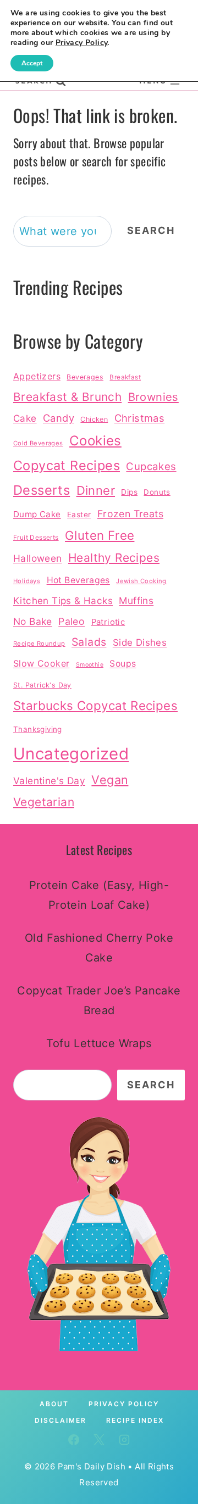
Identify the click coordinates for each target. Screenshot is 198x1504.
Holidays (26, 581)
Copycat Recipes (66, 465)
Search (151, 230)
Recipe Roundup (39, 643)
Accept (31, 63)
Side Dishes (140, 642)
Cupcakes (151, 466)
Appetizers (37, 376)
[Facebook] (74, 1440)
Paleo (71, 621)
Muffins (136, 600)
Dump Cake (37, 514)
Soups (122, 663)
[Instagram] (124, 1440)
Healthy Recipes (114, 557)
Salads (89, 641)
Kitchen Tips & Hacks (63, 600)
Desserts (41, 490)
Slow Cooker (41, 663)
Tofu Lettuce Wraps (98, 1043)
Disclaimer (60, 1420)
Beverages (85, 377)
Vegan (109, 780)
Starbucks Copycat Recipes (95, 705)
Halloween (37, 558)
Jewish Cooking (141, 581)
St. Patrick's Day (42, 685)
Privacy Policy (124, 1404)
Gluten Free (99, 535)
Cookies (95, 441)
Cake (25, 418)
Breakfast (125, 377)
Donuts (157, 492)
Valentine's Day (49, 780)
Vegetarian (43, 802)
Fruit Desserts (36, 537)
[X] (99, 1440)
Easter (79, 514)
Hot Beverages (78, 580)
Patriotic (108, 622)
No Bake (32, 621)
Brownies (153, 397)
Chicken (94, 419)
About (54, 1404)
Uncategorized (71, 753)
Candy (58, 418)
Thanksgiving (37, 729)
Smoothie (89, 664)
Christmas (139, 418)
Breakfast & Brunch (67, 397)
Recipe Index (135, 1420)
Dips (129, 492)
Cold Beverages (38, 443)
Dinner (95, 490)
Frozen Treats (130, 513)
